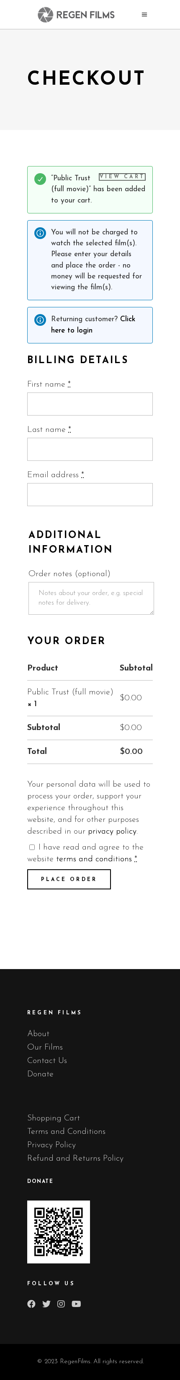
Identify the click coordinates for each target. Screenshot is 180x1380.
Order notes (69, 574)
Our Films (45, 1047)
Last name (49, 430)
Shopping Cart (53, 1118)
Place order (69, 879)
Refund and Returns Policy (75, 1158)
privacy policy (112, 831)
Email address (55, 475)
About (38, 1034)
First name (49, 384)
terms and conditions (94, 859)
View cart (122, 176)
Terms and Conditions (66, 1132)
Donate (40, 1074)
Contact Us (47, 1061)
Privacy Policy (51, 1145)
